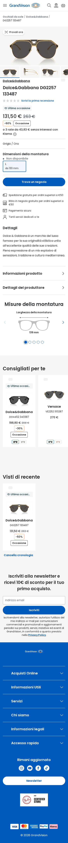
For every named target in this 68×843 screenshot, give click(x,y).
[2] (29, 342)
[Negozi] (56, 5)
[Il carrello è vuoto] (63, 5)
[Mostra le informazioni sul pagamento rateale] (14, 134)
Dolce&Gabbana (37, 16)
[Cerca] (49, 5)
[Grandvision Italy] (38, 768)
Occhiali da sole (13, 16)
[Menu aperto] (5, 5)
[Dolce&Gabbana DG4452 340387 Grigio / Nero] (15, 442)
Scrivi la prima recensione (37, 100)
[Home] (25, 5)
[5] (42, 342)
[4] (38, 342)
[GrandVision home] (34, 651)
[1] (25, 342)
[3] (34, 342)
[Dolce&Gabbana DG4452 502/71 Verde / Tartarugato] (23, 442)
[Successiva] (63, 322)
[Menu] (5, 322)
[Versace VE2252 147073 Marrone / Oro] (58, 442)
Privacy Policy (37, 635)
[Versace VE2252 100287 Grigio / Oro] (50, 442)
